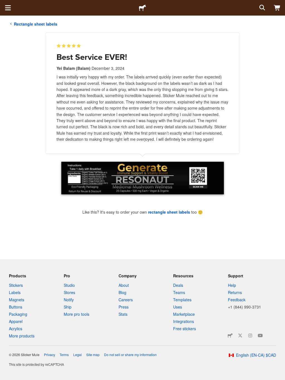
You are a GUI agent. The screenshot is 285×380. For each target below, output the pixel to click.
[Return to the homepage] (142, 8)
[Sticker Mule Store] (230, 335)
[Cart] (277, 8)
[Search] (261, 8)
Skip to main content (4, 4)
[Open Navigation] (8, 8)
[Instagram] (250, 335)
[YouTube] (260, 335)
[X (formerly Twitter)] (240, 335)
